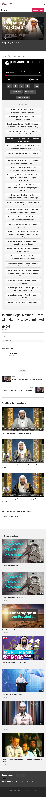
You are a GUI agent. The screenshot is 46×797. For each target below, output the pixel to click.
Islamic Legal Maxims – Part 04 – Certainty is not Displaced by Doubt (23, 242)
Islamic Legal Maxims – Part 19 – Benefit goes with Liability (23, 303)
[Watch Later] (27, 86)
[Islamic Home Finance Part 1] (23, 584)
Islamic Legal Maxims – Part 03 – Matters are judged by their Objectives (23, 218)
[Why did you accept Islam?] (23, 680)
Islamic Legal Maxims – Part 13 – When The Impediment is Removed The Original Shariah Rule (23, 177)
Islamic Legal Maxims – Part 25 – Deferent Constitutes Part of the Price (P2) (23, 162)
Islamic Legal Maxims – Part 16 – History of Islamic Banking (23, 250)
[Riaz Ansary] (4, 354)
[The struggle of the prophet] (23, 616)
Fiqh (3, 336)
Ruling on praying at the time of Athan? (16, 433)
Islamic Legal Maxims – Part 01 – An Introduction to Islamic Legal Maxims (23, 169)
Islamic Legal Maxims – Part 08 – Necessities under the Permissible (23, 111)
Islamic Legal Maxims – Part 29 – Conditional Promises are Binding (23, 257)
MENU (5, 10)
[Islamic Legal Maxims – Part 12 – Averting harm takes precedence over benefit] (23, 392)
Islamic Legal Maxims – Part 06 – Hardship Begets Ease (23, 282)
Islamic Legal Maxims (10, 516)
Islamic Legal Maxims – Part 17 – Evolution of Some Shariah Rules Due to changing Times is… (23, 273)
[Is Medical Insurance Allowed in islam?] (23, 713)
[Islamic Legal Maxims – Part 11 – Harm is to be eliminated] (23, 419)
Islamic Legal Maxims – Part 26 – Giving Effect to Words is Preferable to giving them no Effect (23, 187)
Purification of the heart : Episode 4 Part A (17, 781)
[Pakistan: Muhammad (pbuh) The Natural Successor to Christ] (23, 745)
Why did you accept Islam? (12, 694)
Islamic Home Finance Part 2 (12, 565)
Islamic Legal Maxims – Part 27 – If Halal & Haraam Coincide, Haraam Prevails (23, 211)
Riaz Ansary (13, 353)
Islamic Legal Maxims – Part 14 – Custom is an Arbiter (23, 203)
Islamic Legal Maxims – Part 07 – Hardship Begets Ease (23, 296)
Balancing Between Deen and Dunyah (19, 42)
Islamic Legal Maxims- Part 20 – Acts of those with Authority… (23, 118)
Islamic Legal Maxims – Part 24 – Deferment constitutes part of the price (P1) (23, 147)
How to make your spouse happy (14, 662)
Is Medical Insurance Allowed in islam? (16, 727)
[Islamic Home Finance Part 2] (23, 551)
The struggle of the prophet (12, 630)
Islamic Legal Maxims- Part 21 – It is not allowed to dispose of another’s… (23, 132)
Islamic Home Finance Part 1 (12, 597)
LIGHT (4, 56)
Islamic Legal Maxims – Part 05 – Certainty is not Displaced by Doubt (23, 264)
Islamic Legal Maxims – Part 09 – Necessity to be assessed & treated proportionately (23, 125)
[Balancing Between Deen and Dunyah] (23, 28)
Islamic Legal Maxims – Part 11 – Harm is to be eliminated (24, 140)
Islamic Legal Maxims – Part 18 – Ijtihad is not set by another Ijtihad (23, 289)
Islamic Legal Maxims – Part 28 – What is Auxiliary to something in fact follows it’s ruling (23, 234)
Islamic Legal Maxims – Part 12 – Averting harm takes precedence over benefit (23, 154)
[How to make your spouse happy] (23, 648)
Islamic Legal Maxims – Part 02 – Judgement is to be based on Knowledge (23, 196)
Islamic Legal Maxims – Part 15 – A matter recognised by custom (23, 225)
